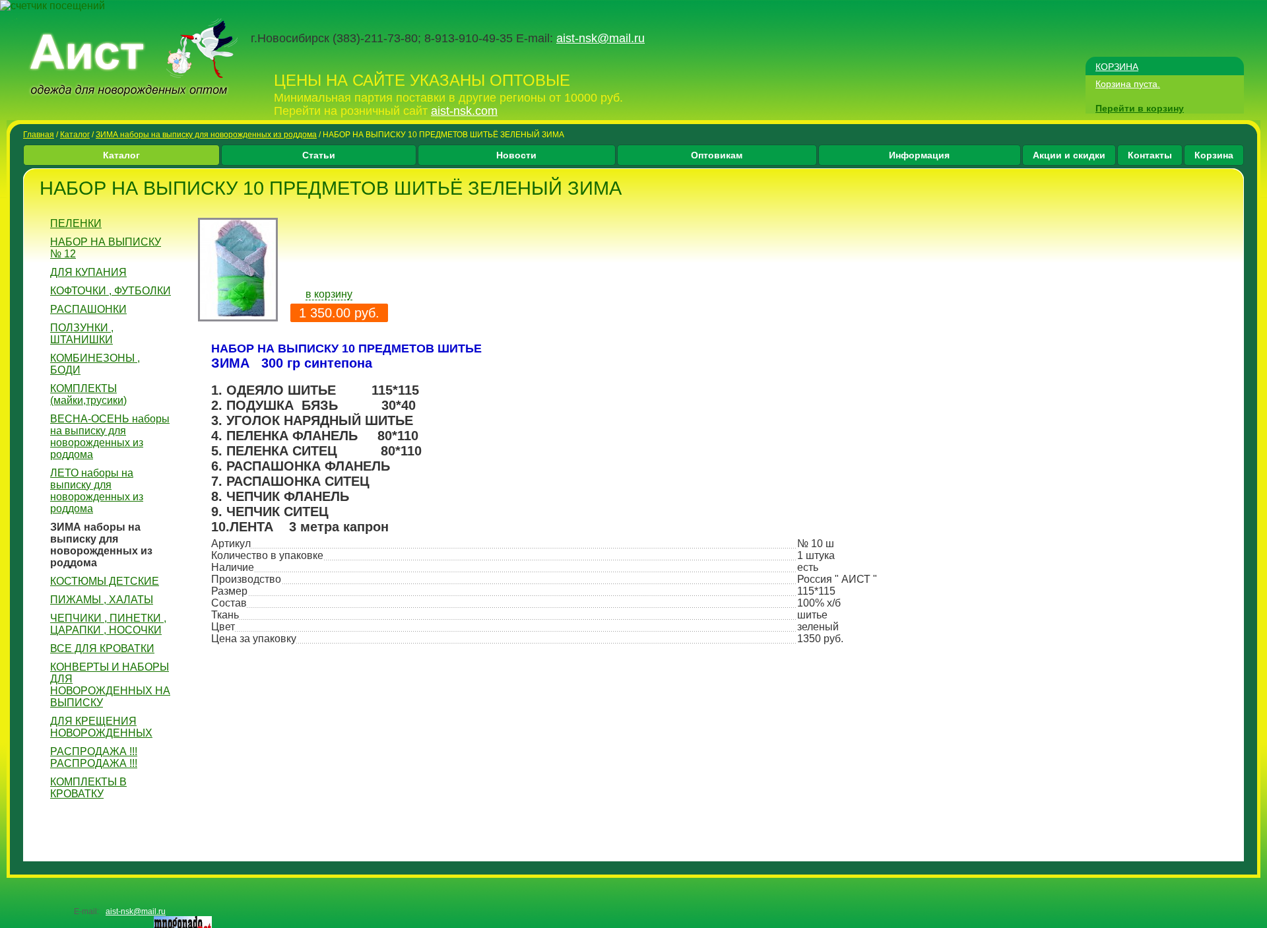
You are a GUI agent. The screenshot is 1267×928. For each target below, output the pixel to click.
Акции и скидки (1069, 155)
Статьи (318, 155)
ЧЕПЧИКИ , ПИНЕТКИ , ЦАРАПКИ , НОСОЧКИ (108, 624)
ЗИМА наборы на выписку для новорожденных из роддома (206, 134)
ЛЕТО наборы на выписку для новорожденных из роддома (96, 490)
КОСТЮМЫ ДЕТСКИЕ (104, 581)
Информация (919, 155)
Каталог (75, 134)
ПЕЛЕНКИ (76, 223)
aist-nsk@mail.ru (600, 38)
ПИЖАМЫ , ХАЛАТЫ (101, 599)
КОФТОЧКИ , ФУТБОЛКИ (110, 290)
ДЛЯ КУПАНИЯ (88, 272)
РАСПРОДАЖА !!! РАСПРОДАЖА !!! (93, 757)
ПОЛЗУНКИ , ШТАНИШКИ (82, 333)
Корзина (1213, 155)
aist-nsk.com (464, 110)
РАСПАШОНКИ (88, 309)
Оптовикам (716, 155)
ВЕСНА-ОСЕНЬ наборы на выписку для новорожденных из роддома (110, 436)
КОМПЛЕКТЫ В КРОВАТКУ (88, 787)
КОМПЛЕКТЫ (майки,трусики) (88, 394)
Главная (38, 134)
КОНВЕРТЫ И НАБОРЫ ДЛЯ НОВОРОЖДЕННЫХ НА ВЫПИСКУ (110, 684)
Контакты (1150, 155)
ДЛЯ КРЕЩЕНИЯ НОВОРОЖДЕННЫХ (101, 727)
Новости (516, 155)
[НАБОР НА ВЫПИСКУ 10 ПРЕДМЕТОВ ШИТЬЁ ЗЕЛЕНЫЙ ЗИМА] (238, 317)
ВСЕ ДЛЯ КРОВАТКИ (102, 648)
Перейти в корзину (1139, 108)
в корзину (329, 294)
